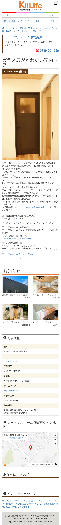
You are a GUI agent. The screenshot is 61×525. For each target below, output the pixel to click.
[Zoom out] (55, 439)
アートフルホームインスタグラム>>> (18, 254)
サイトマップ (31, 506)
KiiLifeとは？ (29, 500)
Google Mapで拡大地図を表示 (14, 438)
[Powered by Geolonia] (5, 465)
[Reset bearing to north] (55, 444)
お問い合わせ (18, 506)
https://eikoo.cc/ (11, 390)
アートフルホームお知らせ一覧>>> (17, 238)
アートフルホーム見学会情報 (31, 207)
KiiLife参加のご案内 (24, 503)
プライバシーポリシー (12, 500)
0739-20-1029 (49, 50)
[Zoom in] (55, 435)
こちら (15, 218)
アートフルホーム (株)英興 (23, 37)
